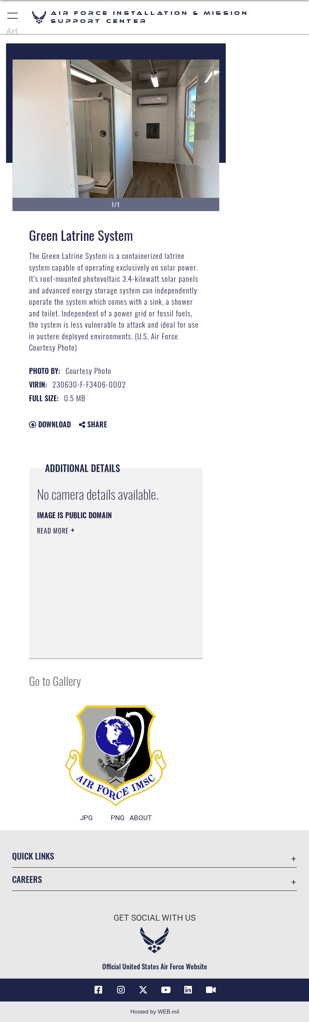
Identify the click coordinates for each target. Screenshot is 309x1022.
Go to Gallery (55, 680)
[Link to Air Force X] (143, 990)
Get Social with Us (154, 918)
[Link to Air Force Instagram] (121, 990)
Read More (54, 531)
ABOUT (141, 818)
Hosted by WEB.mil (154, 1011)
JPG (86, 818)
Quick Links (33, 856)
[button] (13, 17)
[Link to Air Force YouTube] (166, 990)
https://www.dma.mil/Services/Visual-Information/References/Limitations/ (109, 610)
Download (53, 424)
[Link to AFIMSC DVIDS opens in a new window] (211, 990)
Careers (27, 879)
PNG (118, 818)
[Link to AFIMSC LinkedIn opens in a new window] (188, 990)
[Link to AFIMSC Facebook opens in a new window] (98, 990)
